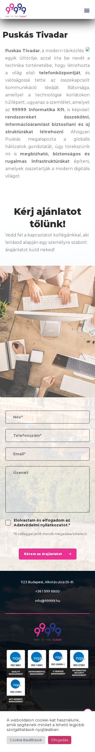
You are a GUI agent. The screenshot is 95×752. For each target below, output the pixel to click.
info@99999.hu (47, 601)
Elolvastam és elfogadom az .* (42, 522)
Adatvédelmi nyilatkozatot (41, 525)
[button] (86, 10)
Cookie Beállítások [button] (26, 740)
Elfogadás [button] (59, 740)
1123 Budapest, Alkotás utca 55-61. (47, 582)
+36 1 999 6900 (47, 591)
